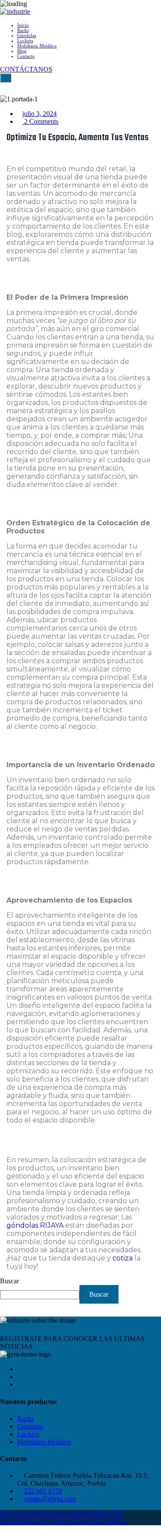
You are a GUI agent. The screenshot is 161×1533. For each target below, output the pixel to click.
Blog (22, 50)
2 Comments (40, 121)
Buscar (9, 1281)
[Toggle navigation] (5, 77)
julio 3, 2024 (39, 113)
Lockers (25, 40)
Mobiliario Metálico (37, 45)
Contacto (26, 56)
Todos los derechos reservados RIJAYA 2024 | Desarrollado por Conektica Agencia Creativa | (63, 1517)
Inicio (23, 25)
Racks (23, 30)
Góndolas (26, 35)
